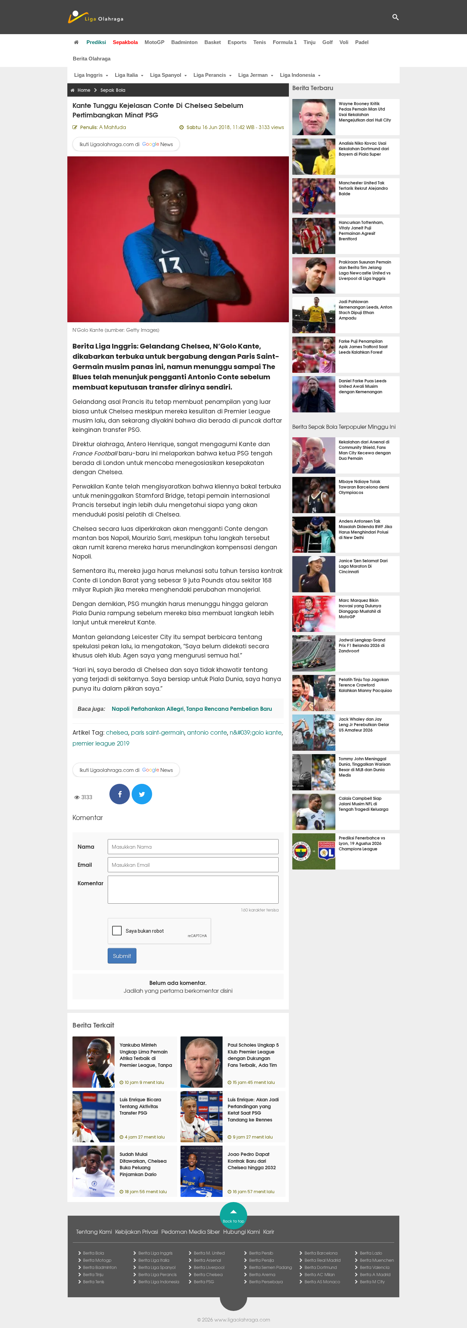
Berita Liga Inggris (155, 1253)
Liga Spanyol (165, 75)
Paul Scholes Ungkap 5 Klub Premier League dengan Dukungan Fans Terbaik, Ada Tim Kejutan (253, 1058)
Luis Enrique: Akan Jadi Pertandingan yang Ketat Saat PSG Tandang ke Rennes (253, 1109)
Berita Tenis (93, 1281)
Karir (268, 1231)
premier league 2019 (100, 743)
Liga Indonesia (297, 75)
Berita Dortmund (321, 1267)
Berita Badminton (100, 1267)
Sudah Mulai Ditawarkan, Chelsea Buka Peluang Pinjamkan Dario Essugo (143, 1167)
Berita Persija (261, 1260)
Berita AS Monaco (322, 1281)
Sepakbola (125, 42)
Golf (327, 42)
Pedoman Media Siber (190, 1231)
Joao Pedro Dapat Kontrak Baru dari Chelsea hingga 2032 (252, 1160)
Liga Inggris (88, 75)
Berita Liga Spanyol (156, 1267)
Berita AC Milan (320, 1274)
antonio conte (207, 732)
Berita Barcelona (321, 1253)
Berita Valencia (374, 1267)
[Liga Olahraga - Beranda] (95, 17)
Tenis (259, 42)
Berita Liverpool (209, 1267)
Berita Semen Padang (270, 1267)
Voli (343, 42)
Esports (237, 42)
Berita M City (372, 1281)
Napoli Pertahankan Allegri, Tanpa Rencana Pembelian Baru (191, 708)
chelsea (117, 732)
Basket (212, 42)
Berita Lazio (371, 1253)
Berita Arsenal (207, 1260)
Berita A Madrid (375, 1274)
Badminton (184, 42)
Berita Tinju (93, 1274)
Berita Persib (261, 1253)
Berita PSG (204, 1281)
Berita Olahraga (91, 58)
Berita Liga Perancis (157, 1274)
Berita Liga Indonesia (158, 1281)
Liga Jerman (253, 75)
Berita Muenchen (377, 1260)
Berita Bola (93, 1253)
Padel (362, 42)
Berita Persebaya (266, 1281)
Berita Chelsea (208, 1274)
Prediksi (96, 42)
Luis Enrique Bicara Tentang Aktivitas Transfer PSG (140, 1106)
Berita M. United (209, 1253)
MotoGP (154, 42)
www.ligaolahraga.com (242, 1319)
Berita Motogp (97, 1260)
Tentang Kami (94, 1231)
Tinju (310, 42)
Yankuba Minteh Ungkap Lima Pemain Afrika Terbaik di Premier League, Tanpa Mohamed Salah (146, 1058)
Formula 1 (285, 42)
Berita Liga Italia (153, 1260)
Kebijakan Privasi (136, 1231)
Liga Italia (126, 75)
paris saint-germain (157, 732)
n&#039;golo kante (256, 732)
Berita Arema (262, 1274)
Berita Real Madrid (323, 1260)
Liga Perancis (210, 75)
